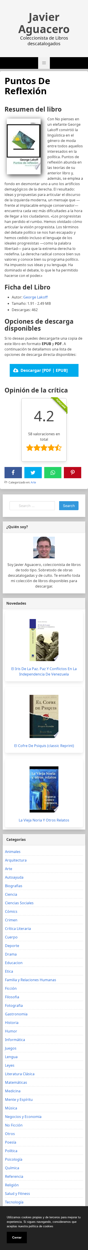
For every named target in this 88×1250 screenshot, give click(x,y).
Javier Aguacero (44, 23)
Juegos (10, 1048)
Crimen (11, 920)
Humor (11, 1031)
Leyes (9, 1065)
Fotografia (14, 1005)
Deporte (12, 945)
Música (11, 1108)
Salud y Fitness (17, 1193)
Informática (15, 1039)
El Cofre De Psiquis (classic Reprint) (44, 745)
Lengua (11, 1056)
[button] (44, 63)
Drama (11, 954)
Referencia (14, 1176)
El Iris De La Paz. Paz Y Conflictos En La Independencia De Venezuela (44, 671)
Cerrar (16, 1237)
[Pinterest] (72, 472)
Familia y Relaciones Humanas (30, 979)
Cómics (11, 911)
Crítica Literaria (18, 928)
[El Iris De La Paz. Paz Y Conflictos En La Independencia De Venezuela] (44, 640)
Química (12, 1167)
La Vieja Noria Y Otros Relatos (44, 820)
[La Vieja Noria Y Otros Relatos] (44, 789)
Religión (12, 1185)
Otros (10, 1133)
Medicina (13, 1090)
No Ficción (14, 1125)
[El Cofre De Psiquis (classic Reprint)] (44, 716)
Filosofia (12, 996)
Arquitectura (16, 860)
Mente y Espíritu (19, 1099)
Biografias (13, 885)
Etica (9, 971)
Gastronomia (16, 1014)
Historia (12, 1022)
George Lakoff (35, 297)
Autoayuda (14, 877)
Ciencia (11, 894)
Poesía (10, 1142)
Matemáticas (16, 1082)
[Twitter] (32, 472)
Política (11, 1150)
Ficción (11, 988)
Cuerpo (11, 937)
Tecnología (14, 1202)
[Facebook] (13, 472)
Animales (13, 851)
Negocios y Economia (23, 1116)
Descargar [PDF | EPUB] (44, 370)
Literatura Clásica (20, 1073)
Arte (33, 482)
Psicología (13, 1159)
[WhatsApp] (52, 472)
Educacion (14, 962)
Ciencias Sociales (19, 902)
